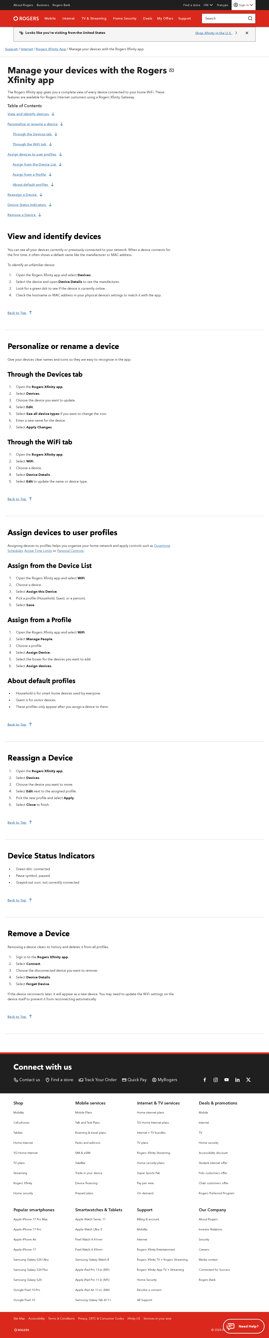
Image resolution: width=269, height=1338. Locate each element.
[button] (208, 5)
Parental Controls (70, 551)
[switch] (223, 5)
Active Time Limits (38, 551)
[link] (23, 5)
